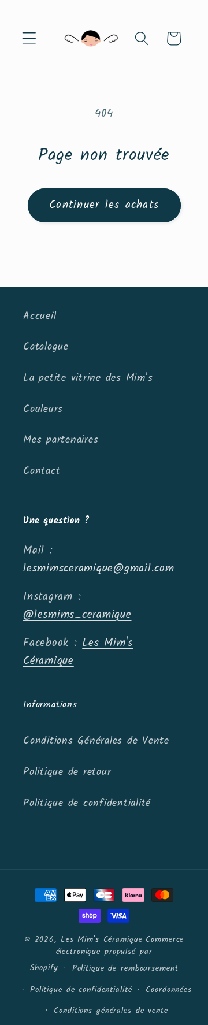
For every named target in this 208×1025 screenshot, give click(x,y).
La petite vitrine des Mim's (88, 378)
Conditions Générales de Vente (96, 741)
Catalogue (46, 347)
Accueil (39, 316)
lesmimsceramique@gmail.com (98, 568)
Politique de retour (67, 772)
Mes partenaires (60, 440)
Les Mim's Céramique (102, 939)
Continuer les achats (104, 205)
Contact (41, 471)
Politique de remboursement (125, 968)
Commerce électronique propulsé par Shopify (107, 953)
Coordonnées (169, 989)
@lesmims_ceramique (77, 614)
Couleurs (43, 409)
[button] (29, 38)
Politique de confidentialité (87, 803)
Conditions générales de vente (111, 1010)
